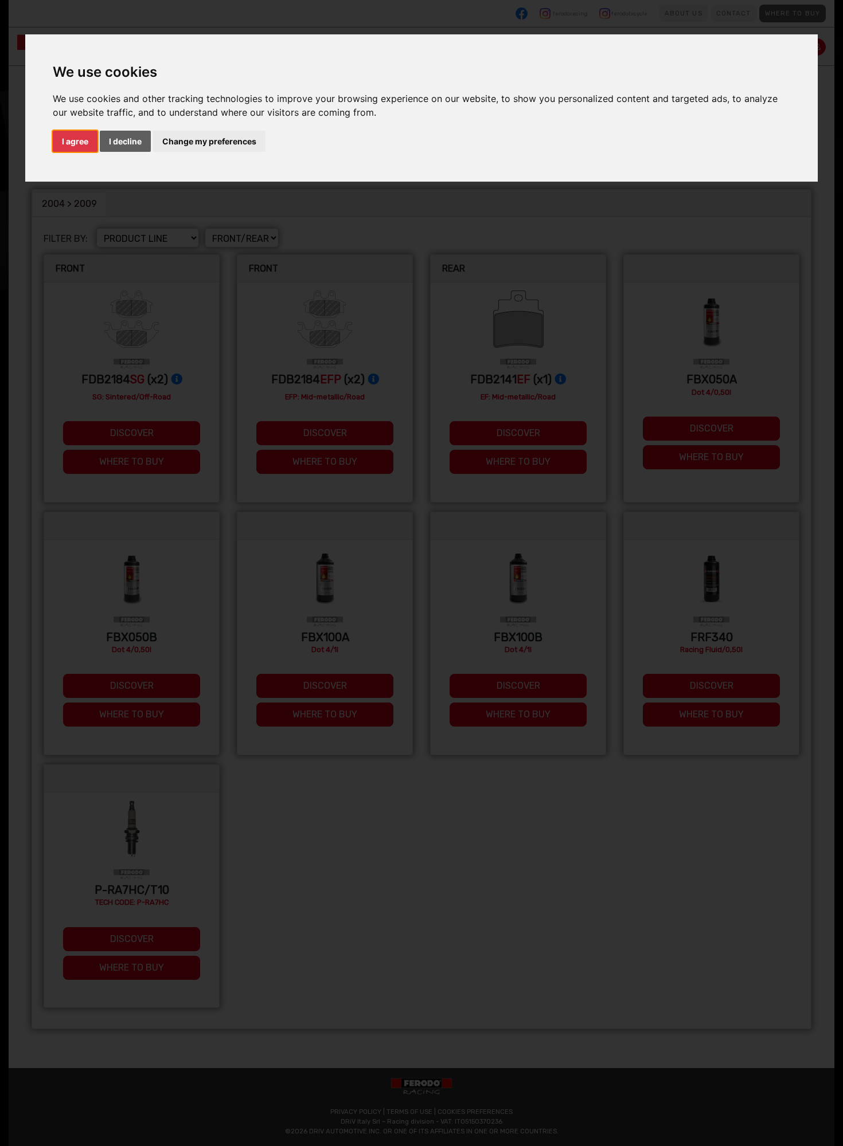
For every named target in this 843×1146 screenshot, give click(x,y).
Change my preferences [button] (209, 141)
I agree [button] (75, 141)
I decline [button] (125, 141)
